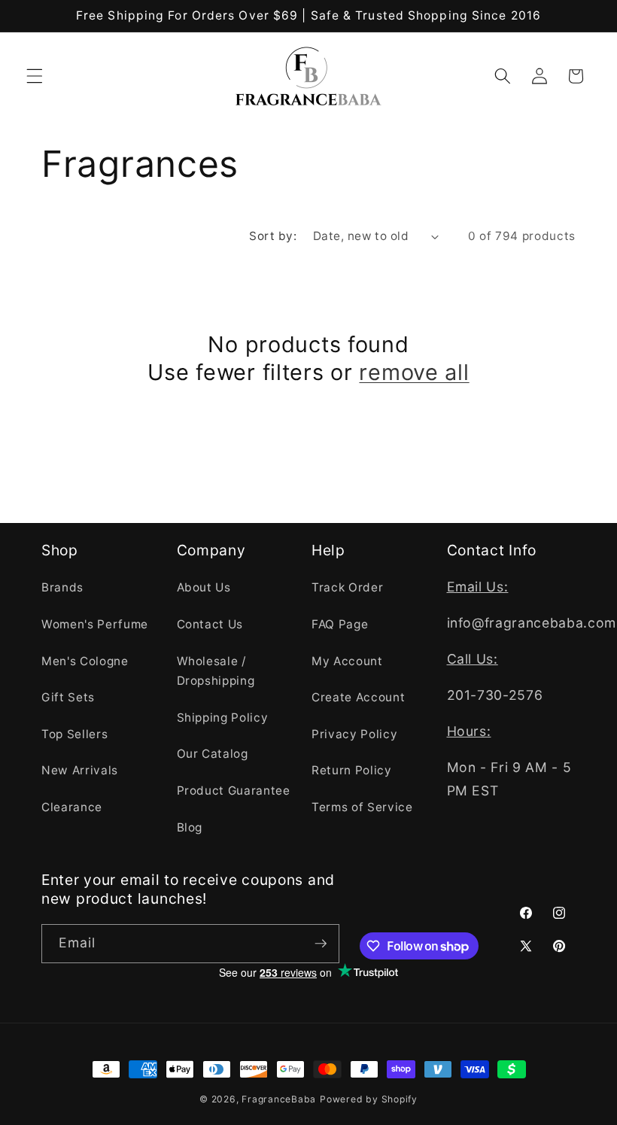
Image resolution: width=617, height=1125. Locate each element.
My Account (347, 661)
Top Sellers (74, 734)
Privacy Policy (354, 734)
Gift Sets (68, 697)
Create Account (358, 697)
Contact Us (210, 624)
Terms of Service (362, 807)
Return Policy (352, 770)
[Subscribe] (320, 943)
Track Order (347, 587)
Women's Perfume (94, 624)
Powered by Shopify (369, 1099)
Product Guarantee (233, 790)
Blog (190, 827)
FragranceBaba (279, 1099)
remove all (414, 372)
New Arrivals (79, 770)
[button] (35, 76)
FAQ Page (340, 624)
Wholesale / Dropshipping (216, 671)
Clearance (71, 807)
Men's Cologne (85, 661)
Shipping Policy (223, 717)
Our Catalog (212, 753)
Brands (62, 587)
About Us (204, 587)
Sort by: (272, 236)
